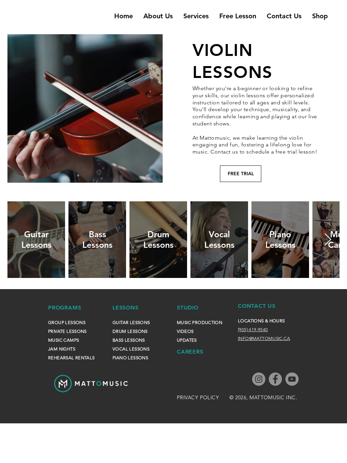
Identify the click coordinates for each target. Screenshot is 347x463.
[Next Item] (328, 239)
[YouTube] (292, 379)
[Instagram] (258, 379)
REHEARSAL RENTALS (71, 357)
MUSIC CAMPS (63, 340)
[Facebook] (275, 379)
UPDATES (187, 340)
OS (190, 331)
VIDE (182, 331)
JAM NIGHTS (61, 348)
